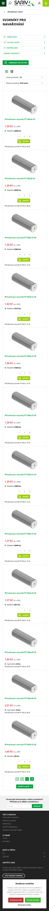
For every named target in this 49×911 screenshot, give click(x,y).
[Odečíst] (19, 136)
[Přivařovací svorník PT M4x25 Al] (24, 637)
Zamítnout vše (16, 900)
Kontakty (6, 841)
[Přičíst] (30, 136)
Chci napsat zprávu (14, 876)
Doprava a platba (9, 820)
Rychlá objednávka (10, 827)
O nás (5, 838)
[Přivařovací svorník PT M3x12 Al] (24, 282)
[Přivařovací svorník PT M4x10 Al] (24, 401)
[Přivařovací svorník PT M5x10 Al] (24, 730)
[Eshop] (24, 3)
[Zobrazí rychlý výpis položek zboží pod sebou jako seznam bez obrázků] (12, 72)
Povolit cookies (33, 900)
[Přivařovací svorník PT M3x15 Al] (24, 341)
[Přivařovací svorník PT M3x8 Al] (24, 164)
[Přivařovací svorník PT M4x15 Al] (24, 519)
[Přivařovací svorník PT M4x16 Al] (24, 578)
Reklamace (7, 823)
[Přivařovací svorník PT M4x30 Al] (24, 684)
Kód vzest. (24, 83)
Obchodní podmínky (11, 817)
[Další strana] (27, 779)
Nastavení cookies (24, 905)
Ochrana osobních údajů (12, 830)
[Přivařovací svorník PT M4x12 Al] (24, 460)
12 (20, 77)
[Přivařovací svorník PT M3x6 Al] (24, 104)
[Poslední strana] (32, 779)
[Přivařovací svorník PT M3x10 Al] (24, 223)
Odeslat (37, 806)
